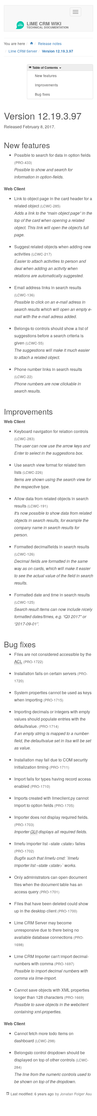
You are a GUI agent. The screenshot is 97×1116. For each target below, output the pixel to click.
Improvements (46, 84)
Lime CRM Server (23, 51)
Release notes (50, 43)
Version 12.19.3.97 (57, 51)
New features (46, 75)
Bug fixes (42, 94)
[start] (31, 43)
